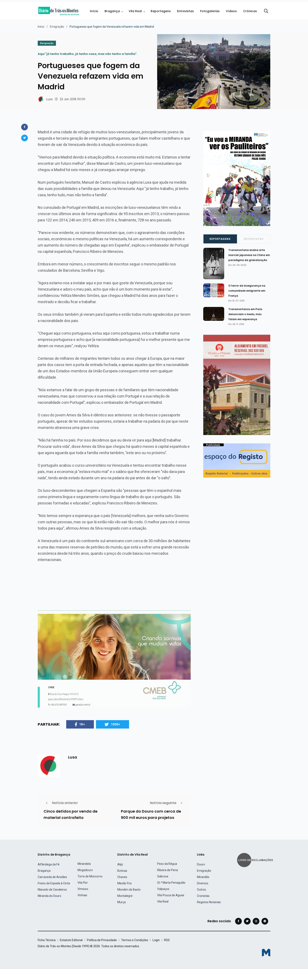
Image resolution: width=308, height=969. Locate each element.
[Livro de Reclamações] (255, 859)
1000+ (115, 724)
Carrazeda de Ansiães (52, 877)
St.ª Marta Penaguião (171, 882)
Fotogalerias (210, 11)
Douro (201, 864)
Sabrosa (162, 876)
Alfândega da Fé (49, 864)
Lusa (49, 99)
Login (156, 940)
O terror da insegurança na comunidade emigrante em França (246, 290)
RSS (167, 940)
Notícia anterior (65, 802)
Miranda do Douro (49, 896)
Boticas (122, 870)
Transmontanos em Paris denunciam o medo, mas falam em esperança (245, 314)
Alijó (120, 864)
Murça (121, 902)
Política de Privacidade (102, 940)
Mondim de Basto (129, 889)
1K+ (82, 724)
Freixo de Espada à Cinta (54, 883)
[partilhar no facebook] (24, 127)
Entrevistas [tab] (253, 239)
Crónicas (250, 11)
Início (94, 11)
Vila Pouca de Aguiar (170, 895)
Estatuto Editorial (71, 940)
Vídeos (231, 11)
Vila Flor (83, 882)
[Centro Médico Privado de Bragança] (114, 660)
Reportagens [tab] (220, 239)
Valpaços (163, 889)
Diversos (202, 883)
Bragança (112, 11)
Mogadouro (85, 870)
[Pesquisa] (266, 11)
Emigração (57, 26)
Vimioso (83, 889)
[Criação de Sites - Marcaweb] (266, 952)
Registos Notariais (209, 902)
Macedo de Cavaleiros (52, 889)
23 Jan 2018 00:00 (72, 99)
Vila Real (135, 11)
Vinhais (82, 895)
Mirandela (84, 863)
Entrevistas (185, 11)
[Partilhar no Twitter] (24, 138)
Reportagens (161, 11)
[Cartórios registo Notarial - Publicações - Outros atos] (236, 460)
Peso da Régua (167, 863)
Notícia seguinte (163, 802)
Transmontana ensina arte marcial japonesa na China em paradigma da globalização (249, 255)
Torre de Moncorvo (90, 876)
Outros (201, 889)
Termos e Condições (134, 940)
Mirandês (203, 877)
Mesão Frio (124, 883)
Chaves (122, 877)
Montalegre (125, 896)
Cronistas (203, 896)
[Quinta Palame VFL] (236, 384)
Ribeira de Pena (167, 870)
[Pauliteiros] (236, 178)
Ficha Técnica (47, 940)
